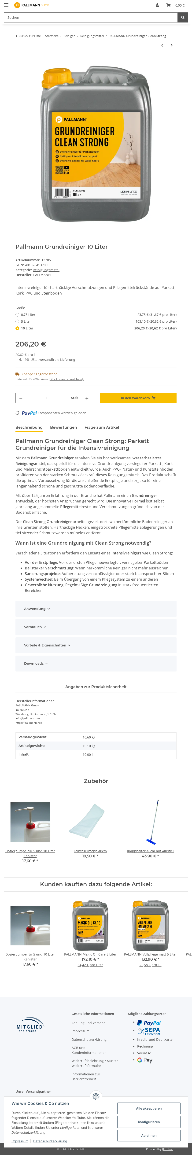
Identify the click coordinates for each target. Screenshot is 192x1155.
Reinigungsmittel (46, 270)
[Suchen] (182, 17)
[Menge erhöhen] (87, 398)
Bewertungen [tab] (63, 427)
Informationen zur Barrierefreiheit (86, 1076)
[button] (157, 5)
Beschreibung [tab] (29, 427)
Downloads (34, 663)
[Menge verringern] (21, 398)
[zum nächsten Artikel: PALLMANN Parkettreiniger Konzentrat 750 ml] (172, 45)
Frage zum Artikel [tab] (102, 427)
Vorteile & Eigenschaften (45, 645)
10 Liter (99, 328)
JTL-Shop (167, 1149)
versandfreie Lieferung (57, 359)
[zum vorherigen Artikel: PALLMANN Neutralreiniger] (162, 45)
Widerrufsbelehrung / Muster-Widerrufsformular (95, 1063)
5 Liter (99, 321)
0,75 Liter (99, 314)
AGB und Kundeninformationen (89, 1050)
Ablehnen (149, 1135)
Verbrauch (33, 627)
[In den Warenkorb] (19, 60)
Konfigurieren (149, 1122)
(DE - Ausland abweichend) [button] (66, 379)
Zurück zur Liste (30, 36)
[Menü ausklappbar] (6, 3)
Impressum (19, 1141)
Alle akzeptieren (149, 1108)
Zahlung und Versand (89, 1023)
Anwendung (35, 609)
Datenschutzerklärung (50, 1141)
